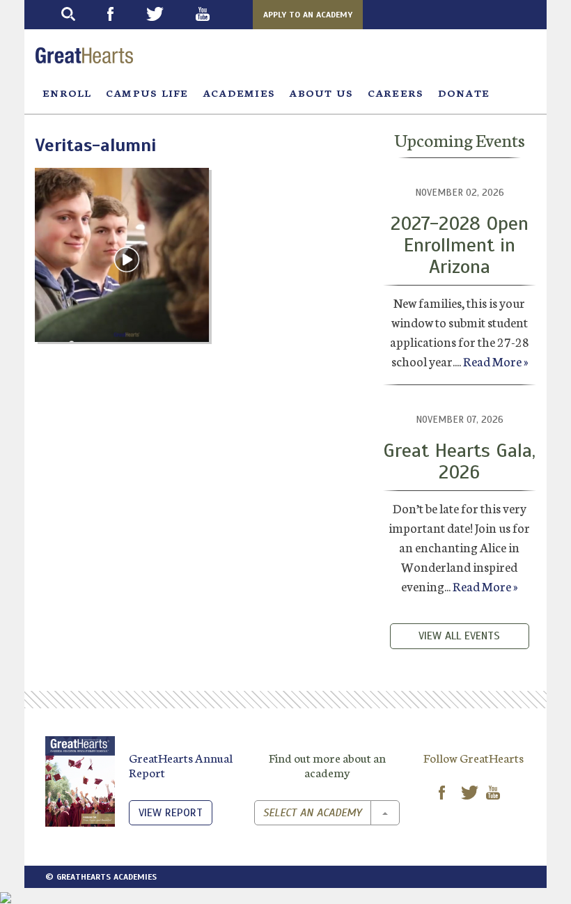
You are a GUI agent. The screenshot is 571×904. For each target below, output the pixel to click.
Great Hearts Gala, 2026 (459, 461)
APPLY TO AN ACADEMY (307, 15)
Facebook (123, 14)
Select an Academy (312, 813)
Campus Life (147, 93)
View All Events (459, 636)
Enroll (67, 93)
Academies (239, 93)
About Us (321, 93)
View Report (171, 813)
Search (81, 14)
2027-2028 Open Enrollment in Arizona (460, 245)
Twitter (167, 14)
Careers (396, 93)
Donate (464, 93)
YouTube (215, 14)
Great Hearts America (84, 55)
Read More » (495, 361)
